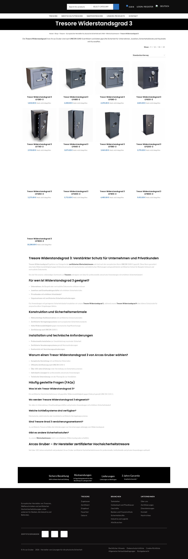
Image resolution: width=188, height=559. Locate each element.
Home (51, 33)
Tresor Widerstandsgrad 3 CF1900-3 (39, 240)
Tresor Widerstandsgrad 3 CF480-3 (75, 98)
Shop (56, 33)
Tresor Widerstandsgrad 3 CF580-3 (112, 98)
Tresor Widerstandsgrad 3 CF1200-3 (148, 145)
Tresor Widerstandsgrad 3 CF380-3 (39, 98)
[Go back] (52, 22)
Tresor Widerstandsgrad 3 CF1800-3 (148, 192)
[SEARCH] (116, 7)
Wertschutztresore (112, 33)
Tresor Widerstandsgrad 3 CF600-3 (148, 98)
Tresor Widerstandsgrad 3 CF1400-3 (75, 192)
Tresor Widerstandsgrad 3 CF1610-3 (112, 192)
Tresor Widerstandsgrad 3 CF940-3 (75, 145)
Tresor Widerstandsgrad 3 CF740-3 (39, 145)
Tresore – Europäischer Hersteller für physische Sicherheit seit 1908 (82, 33)
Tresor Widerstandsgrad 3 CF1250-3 (39, 192)
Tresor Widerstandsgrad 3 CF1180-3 (112, 145)
